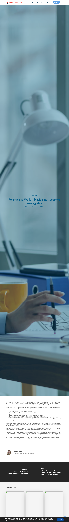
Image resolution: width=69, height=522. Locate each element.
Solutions (33, 2)
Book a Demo (56, 2)
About (45, 2)
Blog (41, 2)
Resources (49, 2)
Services (37, 2)
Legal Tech (34, 195)
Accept (60, 519)
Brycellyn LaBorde (30, 206)
